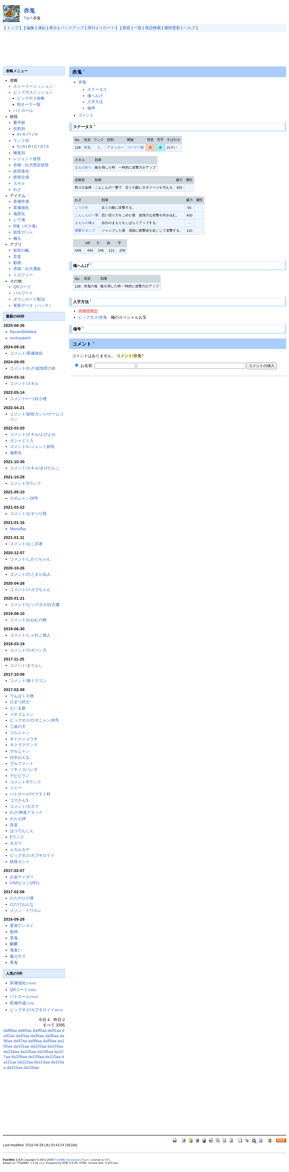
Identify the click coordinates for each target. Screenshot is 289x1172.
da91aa (54, 1030)
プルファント (22, 763)
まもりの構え (85, 223)
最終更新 (172, 27)
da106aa (45, 1051)
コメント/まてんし (26, 665)
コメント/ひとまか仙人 (30, 574)
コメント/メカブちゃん (30, 589)
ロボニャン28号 (24, 498)
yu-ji (41, 1162)
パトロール (23, 110)
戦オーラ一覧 (29, 104)
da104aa (11, 1051)
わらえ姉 (18, 818)
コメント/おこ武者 (26, 543)
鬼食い (16, 950)
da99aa (49, 1041)
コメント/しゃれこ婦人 (30, 635)
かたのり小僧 (22, 898)
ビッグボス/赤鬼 (92, 317)
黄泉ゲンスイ (22, 925)
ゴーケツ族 (135, 147)
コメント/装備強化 (26, 353)
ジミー (16, 787)
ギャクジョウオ (24, 739)
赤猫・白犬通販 (27, 268)
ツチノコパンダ (24, 769)
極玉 (17, 238)
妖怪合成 (21, 177)
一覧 (138, 27)
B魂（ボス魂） (26, 226)
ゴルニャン (20, 732)
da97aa (20, 1041)
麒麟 (14, 944)
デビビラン (20, 775)
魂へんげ (95, 95)
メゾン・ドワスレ (25, 910)
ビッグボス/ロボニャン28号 (34, 720)
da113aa (42, 1062)
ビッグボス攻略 (31, 98)
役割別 (19, 128)
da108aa (19, 1056)
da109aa (36, 1056)
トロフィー (23, 275)
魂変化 (19, 213)
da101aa (21, 1046)
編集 (30, 27)
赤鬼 (29, 10)
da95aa (52, 1035)
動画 (17, 262)
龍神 (14, 931)
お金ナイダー (22, 877)
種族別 (19, 152)
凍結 (42, 27)
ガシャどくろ (22, 440)
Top (27, 18)
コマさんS (19, 800)
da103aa (55, 1046)
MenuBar (18, 528)
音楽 (17, 256)
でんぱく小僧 (22, 696)
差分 (53, 27)
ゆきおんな (20, 757)
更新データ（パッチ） (33, 305)
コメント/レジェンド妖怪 (32, 446)
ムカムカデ (20, 849)
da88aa (10, 1030)
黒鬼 (14, 938)
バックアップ (72, 27)
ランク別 (21, 140)
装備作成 (21, 201)
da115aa (14, 1067)
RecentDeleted (23, 331)
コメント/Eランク (25, 782)
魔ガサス (18, 956)
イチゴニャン (22, 714)
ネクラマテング (24, 745)
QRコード (22, 286)
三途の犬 (18, 726)
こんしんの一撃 (86, 215)
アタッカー (115, 147)
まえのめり (83, 167)
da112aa (25, 1062)
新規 (126, 27)
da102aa (38, 1046)
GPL (107, 1159)
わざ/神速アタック (26, 812)
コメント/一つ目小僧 (28, 398)
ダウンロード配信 (29, 299)
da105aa (28, 1051)
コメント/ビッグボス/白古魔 (35, 604)
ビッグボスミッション (33, 92)
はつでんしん (22, 830)
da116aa (31, 1067)
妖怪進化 (21, 171)
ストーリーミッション (33, 86)
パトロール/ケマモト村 (30, 794)
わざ (17, 189)
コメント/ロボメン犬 (28, 650)
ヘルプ (189, 27)
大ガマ (16, 843)
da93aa (22, 1035)
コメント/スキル (24, 383)
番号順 (19, 122)
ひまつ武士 (20, 702)
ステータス (97, 89)
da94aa (37, 1035)
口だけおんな (22, 904)
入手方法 (95, 102)
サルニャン (20, 751)
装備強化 (21, 207)
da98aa (35, 1041)
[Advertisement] (105, 49)
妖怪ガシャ (23, 232)
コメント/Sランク (25, 483)
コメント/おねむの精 (28, 620)
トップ (13, 27)
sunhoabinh (20, 338)
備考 (91, 108)
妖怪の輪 (21, 250)
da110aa (53, 1056)
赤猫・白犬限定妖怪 (31, 165)
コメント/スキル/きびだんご (35, 468)
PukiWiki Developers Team (72, 1159)
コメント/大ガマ (24, 806)
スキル (19, 183)
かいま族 (18, 708)
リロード (107, 27)
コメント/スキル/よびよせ (33, 434)
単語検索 (153, 27)
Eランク (17, 837)
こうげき (81, 208)
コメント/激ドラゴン (28, 680)
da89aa (25, 1030)
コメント (86, 115)
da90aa (39, 1030)
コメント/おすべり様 (28, 513)
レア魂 (19, 219)
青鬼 (14, 962)
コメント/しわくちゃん (30, 559)
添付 (91, 27)
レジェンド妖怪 (27, 158)
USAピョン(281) (24, 882)
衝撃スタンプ (85, 230)
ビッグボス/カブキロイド (32, 855)
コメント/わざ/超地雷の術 (33, 368)
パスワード (23, 293)
